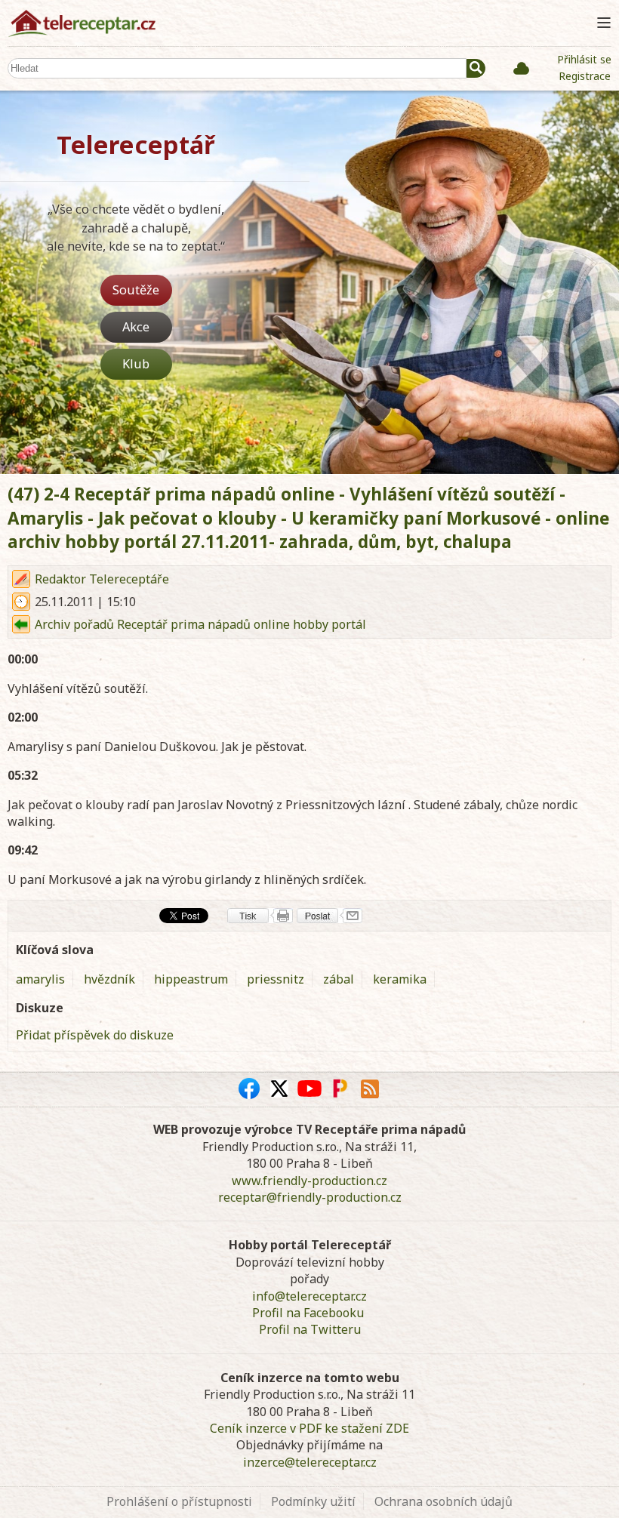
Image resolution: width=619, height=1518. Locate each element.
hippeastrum (191, 979)
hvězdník (109, 979)
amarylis (40, 979)
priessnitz (275, 979)
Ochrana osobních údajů (443, 1501)
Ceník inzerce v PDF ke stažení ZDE (309, 1428)
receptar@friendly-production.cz (310, 1197)
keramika (400, 979)
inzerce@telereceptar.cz (310, 1462)
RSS (370, 1088)
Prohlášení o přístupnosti (179, 1501)
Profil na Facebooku (308, 1312)
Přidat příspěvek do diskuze (95, 1035)
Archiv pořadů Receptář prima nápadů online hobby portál (200, 624)
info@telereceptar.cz (309, 1296)
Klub (135, 363)
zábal (338, 979)
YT (309, 1088)
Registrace (585, 76)
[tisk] (260, 915)
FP (340, 1088)
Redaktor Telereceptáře (102, 579)
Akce (135, 326)
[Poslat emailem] (329, 915)
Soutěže (135, 289)
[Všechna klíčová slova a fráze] (521, 68)
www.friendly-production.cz (309, 1180)
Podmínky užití (313, 1501)
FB (249, 1088)
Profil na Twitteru (310, 1329)
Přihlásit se (584, 59)
